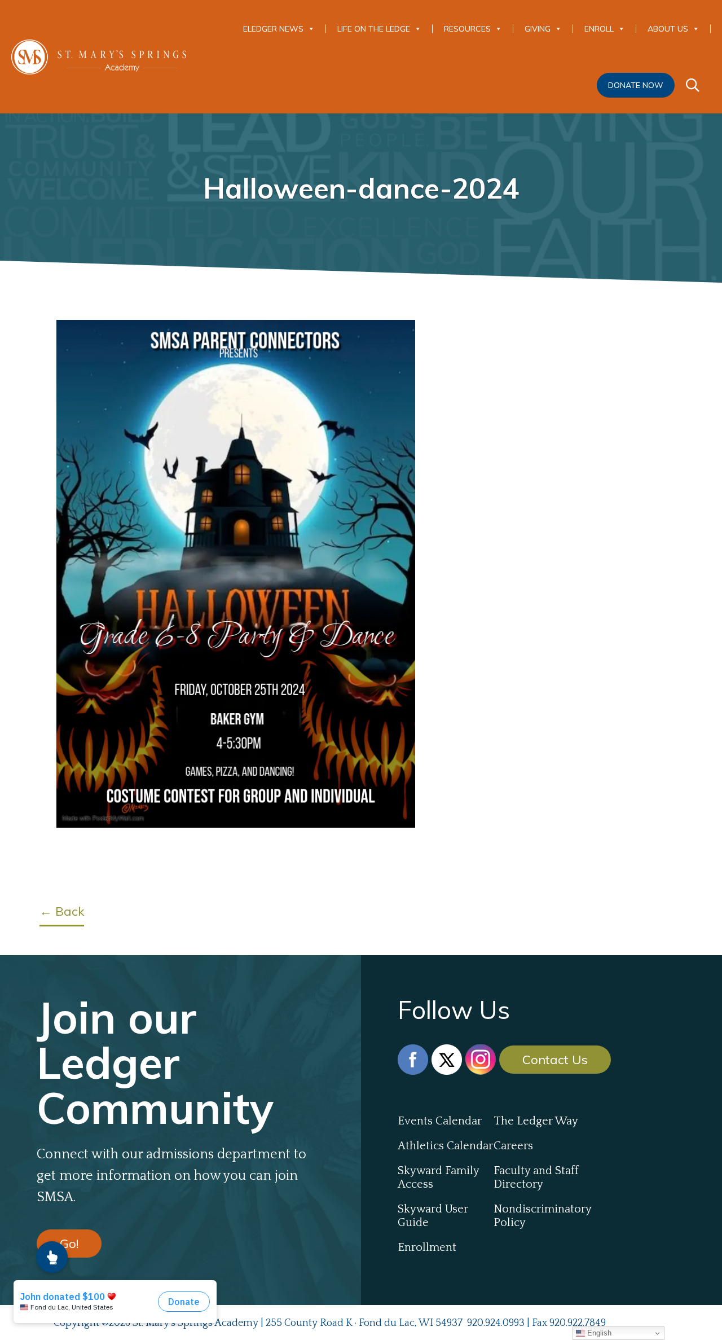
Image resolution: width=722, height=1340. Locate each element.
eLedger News (273, 29)
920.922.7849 (577, 1323)
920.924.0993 (496, 1323)
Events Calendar (440, 1121)
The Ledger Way (536, 1121)
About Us (668, 29)
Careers (513, 1146)
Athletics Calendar (445, 1146)
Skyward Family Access (438, 1177)
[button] (52, 1257)
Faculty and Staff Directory (536, 1177)
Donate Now (635, 85)
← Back (61, 911)
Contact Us (555, 1059)
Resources (467, 29)
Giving (538, 29)
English (598, 1333)
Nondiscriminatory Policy (541, 1216)
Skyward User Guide (433, 1216)
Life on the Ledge (373, 29)
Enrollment (427, 1247)
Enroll (599, 29)
